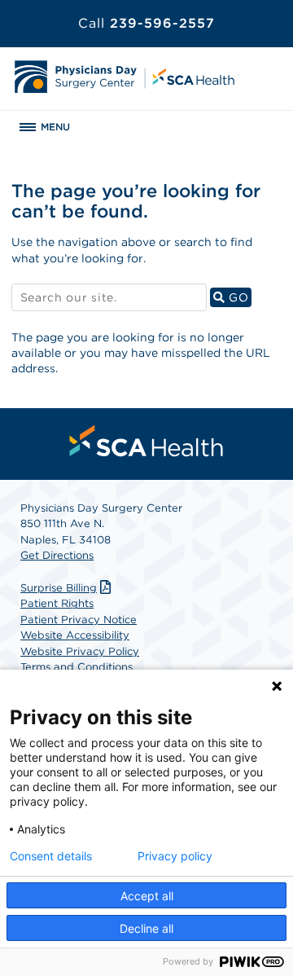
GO (238, 297)
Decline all (146, 928)
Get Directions (57, 555)
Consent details (51, 856)
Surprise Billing (58, 588)
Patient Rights (57, 603)
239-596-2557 (146, 23)
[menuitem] (146, 440)
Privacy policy (175, 856)
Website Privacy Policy (79, 651)
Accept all (146, 896)
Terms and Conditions (76, 667)
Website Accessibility (74, 635)
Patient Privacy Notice (78, 619)
